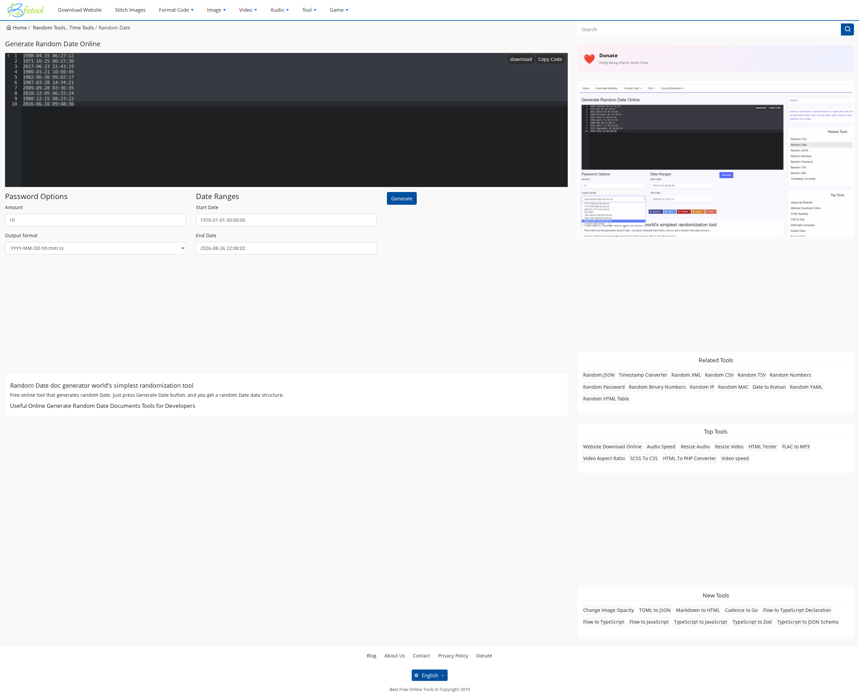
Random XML (686, 375)
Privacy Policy (453, 655)
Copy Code (550, 59)
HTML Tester (763, 446)
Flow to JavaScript (649, 622)
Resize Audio (695, 446)
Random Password (604, 387)
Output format (21, 235)
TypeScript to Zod (752, 622)
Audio (277, 9)
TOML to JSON (655, 610)
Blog (371, 655)
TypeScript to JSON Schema (808, 622)
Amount (14, 207)
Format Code (174, 9)
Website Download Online (612, 446)
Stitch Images (130, 9)
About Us (395, 655)
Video (245, 9)
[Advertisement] (206, 317)
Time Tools (81, 27)
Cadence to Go (741, 610)
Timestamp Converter (643, 375)
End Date (206, 235)
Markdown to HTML (698, 610)
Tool (307, 9)
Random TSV (752, 375)
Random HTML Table (606, 398)
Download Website (80, 9)
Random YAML (806, 387)
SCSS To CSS (644, 458)
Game (337, 9)
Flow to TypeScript (603, 622)
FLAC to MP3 (796, 446)
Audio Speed (661, 446)
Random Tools (50, 27)
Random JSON (599, 375)
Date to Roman (769, 387)
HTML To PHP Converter (689, 458)
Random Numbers (790, 375)
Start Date (207, 207)
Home (19, 27)
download (521, 59)
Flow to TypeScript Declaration (797, 610)
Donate (484, 655)
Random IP (702, 387)
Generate (401, 198)
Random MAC (733, 387)
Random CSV (719, 375)
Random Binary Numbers (657, 387)
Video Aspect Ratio (604, 458)
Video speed (735, 458)
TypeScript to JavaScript (700, 622)
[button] (847, 29)
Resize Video (729, 446)
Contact (421, 655)
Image (214, 9)
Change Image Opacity (608, 610)
